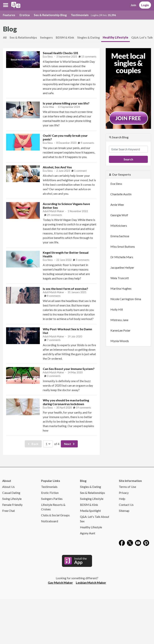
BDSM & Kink (65, 37)
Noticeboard (49, 521)
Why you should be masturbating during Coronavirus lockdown (66, 402)
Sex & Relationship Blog (50, 15)
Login (145, 5)
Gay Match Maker (60, 582)
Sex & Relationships (23, 37)
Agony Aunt (87, 533)
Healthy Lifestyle (115, 37)
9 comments (87, 142)
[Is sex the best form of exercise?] (23, 295)
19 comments (83, 407)
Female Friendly (12, 504)
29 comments (54, 214)
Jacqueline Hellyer (122, 267)
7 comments (53, 339)
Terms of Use (127, 486)
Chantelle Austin (120, 194)
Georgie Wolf (119, 215)
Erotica (25, 15)
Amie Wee (49, 106)
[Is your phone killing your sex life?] (23, 109)
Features (9, 15)
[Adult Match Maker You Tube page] (138, 542)
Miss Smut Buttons (122, 246)
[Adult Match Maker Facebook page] (122, 542)
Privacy (124, 492)
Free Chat (8, 510)
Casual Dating (11, 492)
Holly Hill (116, 309)
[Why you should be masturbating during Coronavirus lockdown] (23, 406)
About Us (8, 486)
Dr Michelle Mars (121, 257)
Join (133, 5)
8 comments (53, 295)
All (5, 37)
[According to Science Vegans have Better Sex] (23, 210)
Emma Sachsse (119, 236)
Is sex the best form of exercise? (65, 288)
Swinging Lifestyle (91, 498)
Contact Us (126, 504)
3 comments (82, 259)
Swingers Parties (52, 498)
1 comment (80, 170)
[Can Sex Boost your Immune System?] (23, 375)
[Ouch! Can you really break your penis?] (23, 142)
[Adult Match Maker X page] (130, 542)
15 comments (88, 56)
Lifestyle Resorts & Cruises (53, 507)
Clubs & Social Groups (55, 515)
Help (122, 498)
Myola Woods (119, 341)
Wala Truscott (119, 278)
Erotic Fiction (50, 492)
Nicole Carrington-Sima (125, 299)
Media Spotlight (90, 510)
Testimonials (80, 15)
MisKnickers (118, 225)
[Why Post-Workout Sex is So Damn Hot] (23, 335)
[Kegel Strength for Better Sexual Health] (23, 259)
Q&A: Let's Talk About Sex (94, 519)
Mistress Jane (119, 320)
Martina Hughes (120, 288)
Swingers (46, 37)
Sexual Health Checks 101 (60, 53)
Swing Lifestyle (12, 498)
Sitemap (124, 510)
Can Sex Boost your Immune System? (68, 368)
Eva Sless (48, 56)
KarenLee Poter (120, 330)
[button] (5, 5)
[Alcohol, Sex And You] (23, 173)
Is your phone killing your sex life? (66, 103)
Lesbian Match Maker (91, 582)
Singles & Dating (88, 37)
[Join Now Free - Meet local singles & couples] (128, 88)
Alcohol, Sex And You (57, 167)
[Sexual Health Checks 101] (23, 59)
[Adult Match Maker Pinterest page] (146, 542)
